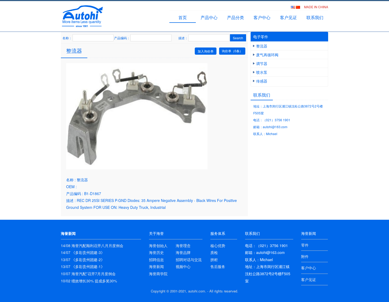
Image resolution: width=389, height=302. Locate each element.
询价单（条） (232, 51)
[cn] (298, 7)
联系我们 (314, 17)
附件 (305, 256)
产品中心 (209, 17)
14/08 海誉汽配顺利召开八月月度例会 (92, 245)
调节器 (261, 63)
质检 (214, 252)
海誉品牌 (183, 252)
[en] (293, 7)
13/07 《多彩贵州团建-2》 (83, 259)
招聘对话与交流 (189, 259)
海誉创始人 (158, 245)
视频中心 (183, 266)
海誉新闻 (156, 266)
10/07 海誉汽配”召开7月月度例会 (88, 273)
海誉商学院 (158, 273)
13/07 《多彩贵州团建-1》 (83, 266)
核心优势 (217, 245)
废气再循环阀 (267, 54)
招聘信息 (156, 259)
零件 (305, 245)
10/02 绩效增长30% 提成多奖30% (89, 280)
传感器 (261, 81)
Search (238, 38)
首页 (182, 17)
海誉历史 (156, 252)
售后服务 (217, 266)
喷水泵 (261, 72)
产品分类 (235, 17)
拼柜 (214, 259)
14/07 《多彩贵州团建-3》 (83, 252)
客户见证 (288, 17)
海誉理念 (183, 245)
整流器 (261, 46)
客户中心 (262, 17)
